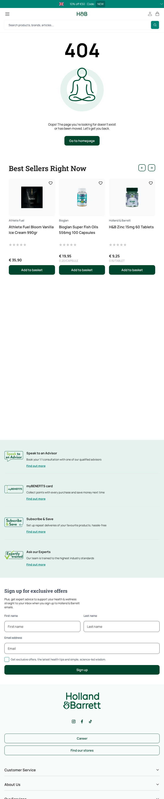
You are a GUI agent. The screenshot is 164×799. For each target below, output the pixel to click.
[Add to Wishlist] (50, 183)
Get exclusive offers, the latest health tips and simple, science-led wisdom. (58, 659)
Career (82, 738)
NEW (100, 4)
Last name (90, 616)
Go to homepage (82, 141)
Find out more (35, 466)
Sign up (82, 670)
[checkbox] (6, 659)
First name (11, 616)
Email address (13, 638)
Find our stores (82, 750)
